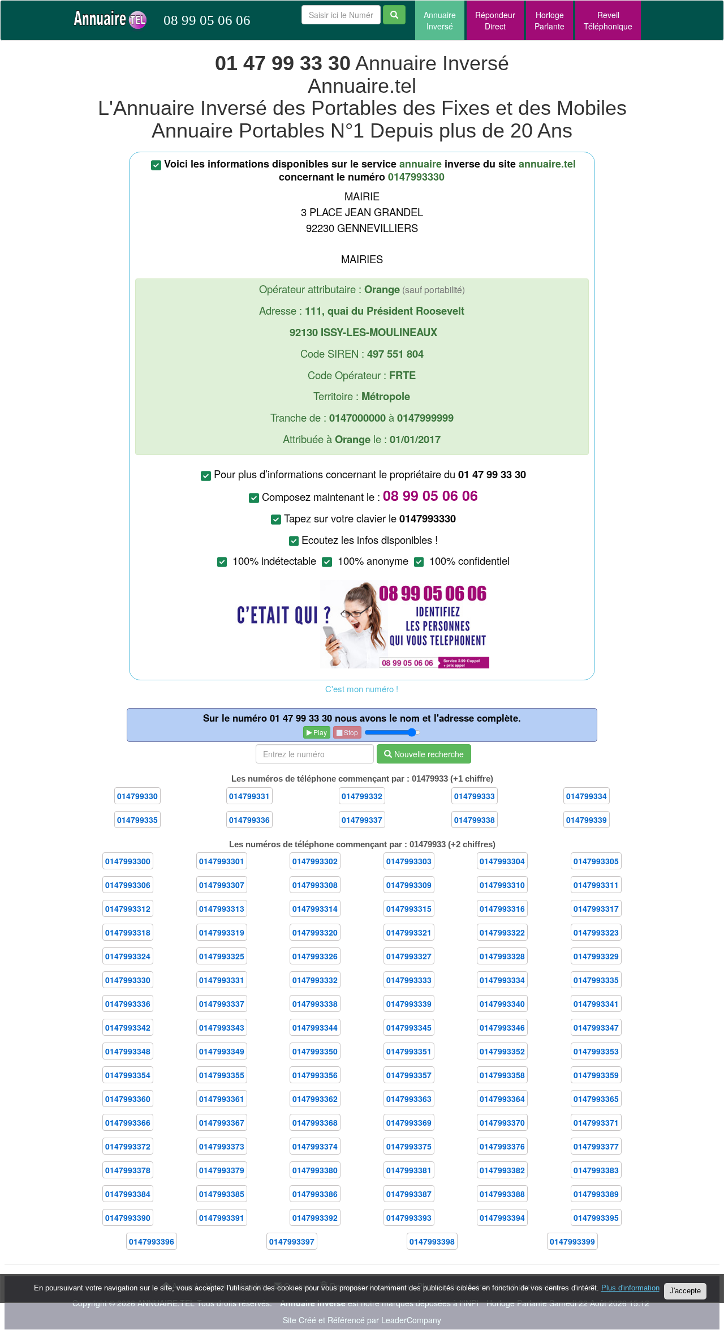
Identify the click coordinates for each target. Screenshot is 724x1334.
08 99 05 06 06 (207, 20)
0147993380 (315, 1170)
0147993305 (596, 861)
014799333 (474, 795)
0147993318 (127, 932)
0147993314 (315, 908)
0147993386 (315, 1193)
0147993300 (127, 861)
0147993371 (596, 1122)
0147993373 (221, 1146)
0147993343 (221, 1027)
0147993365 (596, 1098)
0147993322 (502, 932)
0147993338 (315, 1003)
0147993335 (596, 979)
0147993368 (315, 1122)
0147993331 (221, 979)
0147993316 (502, 908)
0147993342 (127, 1027)
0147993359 (596, 1074)
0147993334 (502, 979)
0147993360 (127, 1098)
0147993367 (221, 1122)
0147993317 (596, 908)
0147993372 (127, 1146)
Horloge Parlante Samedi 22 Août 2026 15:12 (567, 1303)
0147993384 (127, 1193)
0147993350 (315, 1051)
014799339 (586, 819)
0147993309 (409, 884)
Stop (350, 732)
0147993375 (409, 1146)
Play (319, 732)
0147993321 (409, 932)
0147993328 (502, 956)
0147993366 (127, 1122)
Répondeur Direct (495, 20)
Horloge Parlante (549, 20)
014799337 (362, 819)
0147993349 (221, 1051)
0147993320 (315, 932)
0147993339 (409, 1003)
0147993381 (409, 1170)
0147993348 (127, 1051)
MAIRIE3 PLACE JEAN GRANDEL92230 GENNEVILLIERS (370, 362)
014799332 (362, 795)
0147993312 (127, 908)
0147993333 (409, 979)
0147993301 (221, 861)
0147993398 (432, 1241)
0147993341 (596, 1003)
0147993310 (502, 884)
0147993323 (596, 932)
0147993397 (291, 1241)
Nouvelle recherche (428, 754)
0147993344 (315, 1027)
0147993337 (221, 1003)
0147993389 (596, 1193)
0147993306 (127, 884)
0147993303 (409, 861)
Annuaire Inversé (440, 20)
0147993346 (502, 1027)
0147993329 (596, 956)
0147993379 (221, 1170)
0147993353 (596, 1051)
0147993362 (315, 1098)
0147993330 (127, 979)
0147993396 (151, 1241)
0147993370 (502, 1122)
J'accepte (685, 1290)
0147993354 (127, 1074)
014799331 (249, 795)
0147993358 (502, 1074)
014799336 (249, 819)
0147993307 (221, 884)
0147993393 (409, 1217)
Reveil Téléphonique (608, 20)
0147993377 (596, 1146)
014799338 (474, 819)
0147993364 (502, 1098)
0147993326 (315, 956)
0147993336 (127, 1003)
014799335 (137, 819)
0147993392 (315, 1217)
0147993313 (221, 908)
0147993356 (315, 1074)
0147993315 (409, 908)
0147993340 (502, 1003)
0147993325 (221, 956)
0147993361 (221, 1098)
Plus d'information (630, 1288)
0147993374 (315, 1146)
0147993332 (315, 979)
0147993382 (502, 1170)
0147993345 (409, 1027)
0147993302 (315, 861)
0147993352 (502, 1051)
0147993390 (127, 1217)
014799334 (586, 795)
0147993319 (221, 932)
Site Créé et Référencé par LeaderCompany (362, 1320)
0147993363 (409, 1098)
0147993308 (315, 884)
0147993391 (221, 1217)
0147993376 (502, 1146)
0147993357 (409, 1074)
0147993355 (221, 1074)
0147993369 (409, 1122)
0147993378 (127, 1170)
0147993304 (502, 861)
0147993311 (596, 884)
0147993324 (127, 956)
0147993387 (409, 1193)
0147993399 (572, 1241)
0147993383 (596, 1170)
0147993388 (502, 1193)
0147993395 (596, 1217)
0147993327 (409, 956)
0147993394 (502, 1217)
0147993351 (409, 1051)
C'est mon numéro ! (361, 688)
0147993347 (596, 1027)
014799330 (137, 795)
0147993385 (221, 1193)
